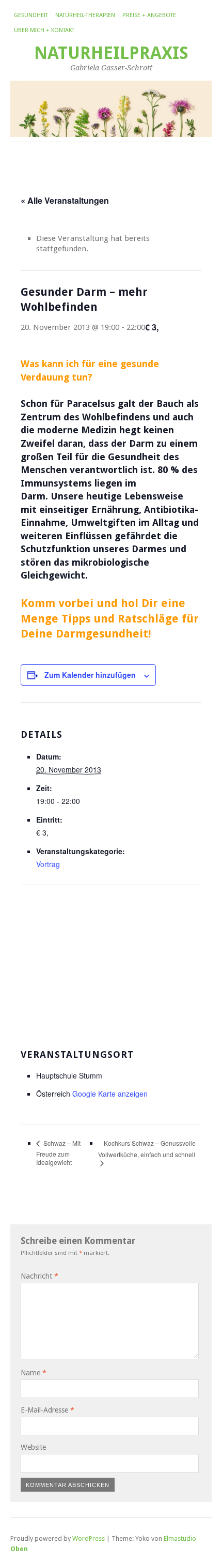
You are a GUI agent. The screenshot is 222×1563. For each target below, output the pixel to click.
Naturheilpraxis (111, 53)
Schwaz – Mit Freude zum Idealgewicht (58, 1152)
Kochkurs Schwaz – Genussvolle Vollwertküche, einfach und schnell (147, 1149)
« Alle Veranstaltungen (65, 200)
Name (33, 1373)
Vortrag (48, 864)
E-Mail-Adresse (47, 1410)
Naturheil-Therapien (85, 15)
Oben (19, 1549)
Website (33, 1447)
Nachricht (39, 1276)
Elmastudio (180, 1538)
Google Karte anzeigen (110, 1093)
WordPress (88, 1538)
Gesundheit (31, 15)
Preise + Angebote (149, 15)
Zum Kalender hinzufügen (90, 675)
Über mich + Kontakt (44, 30)
